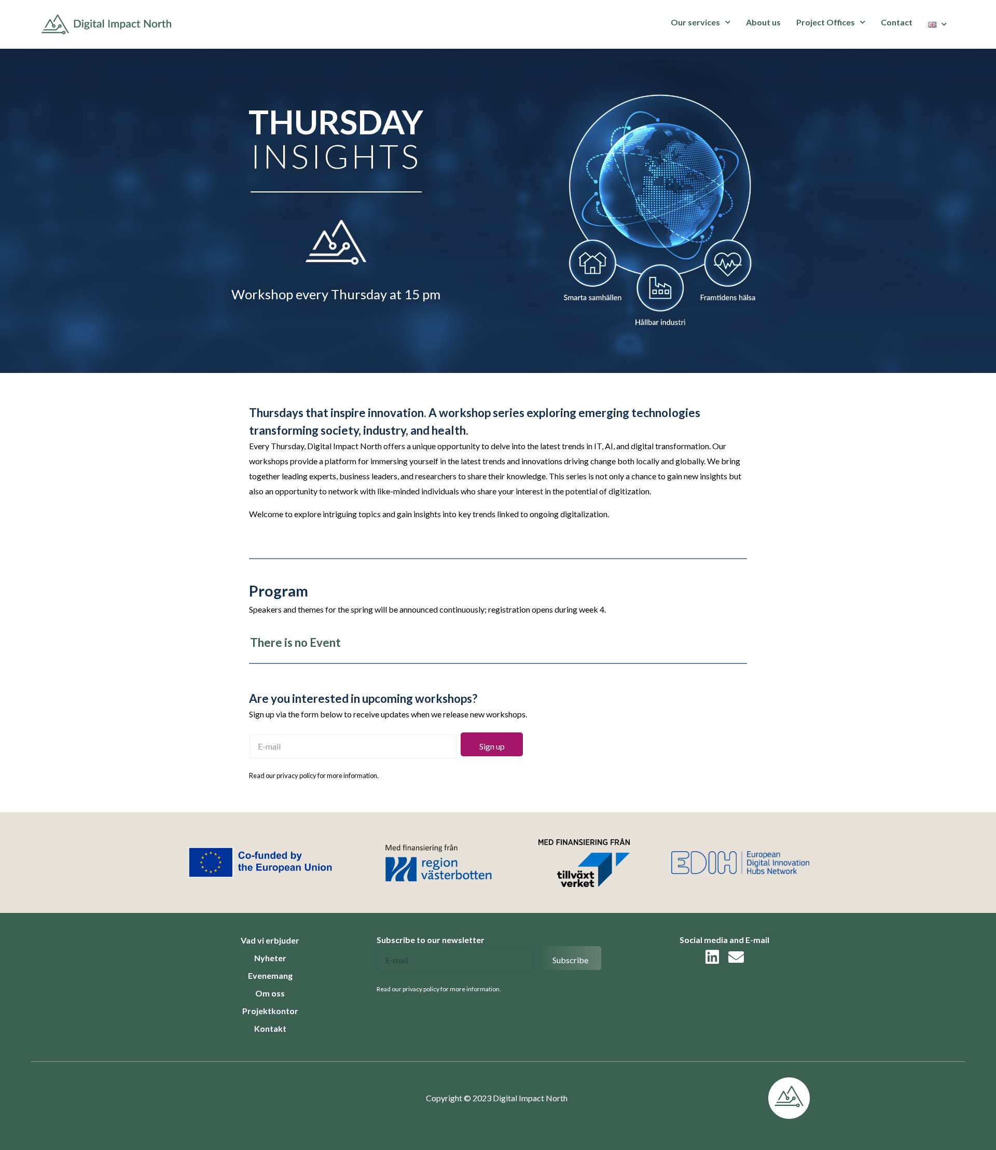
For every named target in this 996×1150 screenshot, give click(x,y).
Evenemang (270, 975)
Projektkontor (270, 1011)
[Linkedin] (712, 957)
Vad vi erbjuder (270, 940)
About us (763, 22)
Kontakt (270, 1028)
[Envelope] (736, 957)
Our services (695, 22)
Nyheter (270, 958)
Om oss (270, 993)
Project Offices (825, 22)
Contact (896, 22)
